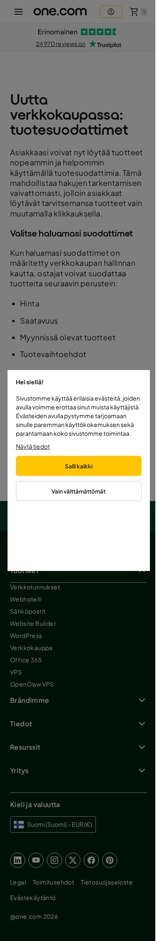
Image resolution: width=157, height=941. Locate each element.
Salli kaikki (79, 466)
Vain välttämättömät (78, 491)
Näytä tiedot (33, 446)
